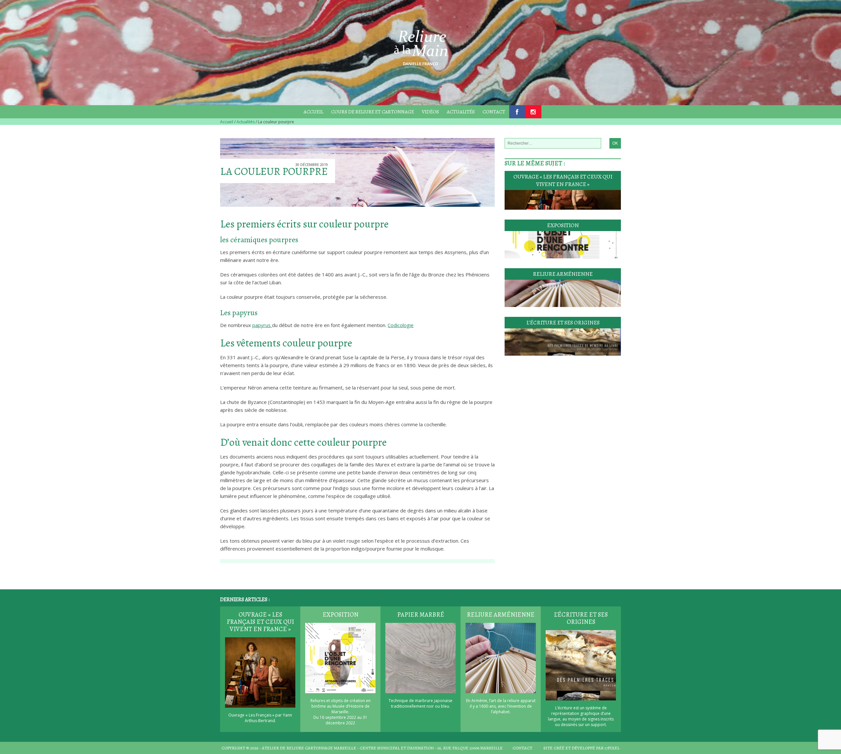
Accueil (313, 111)
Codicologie (401, 325)
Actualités (461, 111)
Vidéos (430, 111)
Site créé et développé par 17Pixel (581, 748)
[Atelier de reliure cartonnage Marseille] (420, 46)
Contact (494, 111)
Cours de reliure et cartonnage (372, 111)
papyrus (262, 325)
